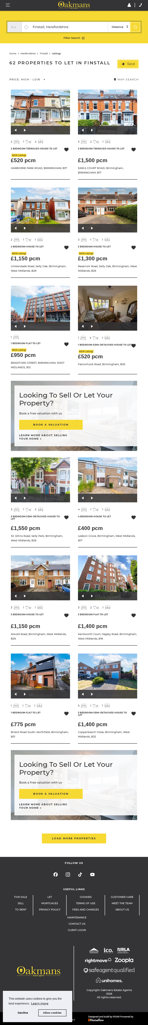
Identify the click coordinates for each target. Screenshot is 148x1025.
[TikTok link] (80, 874)
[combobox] (69, 27)
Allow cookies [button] (52, 1012)
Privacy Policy (49, 909)
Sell (21, 903)
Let (49, 897)
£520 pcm (23, 160)
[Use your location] (26, 27)
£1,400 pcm (92, 626)
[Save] (66, 150)
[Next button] (25, 130)
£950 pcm (23, 355)
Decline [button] (23, 1012)
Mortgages (49, 903)
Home (12, 53)
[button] (128, 64)
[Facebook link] (55, 874)
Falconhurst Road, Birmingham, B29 (101, 364)
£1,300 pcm (92, 258)
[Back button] (15, 130)
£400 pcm (90, 528)
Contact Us (77, 923)
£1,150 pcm (25, 258)
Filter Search (72, 38)
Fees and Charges (85, 909)
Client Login (77, 930)
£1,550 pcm (25, 528)
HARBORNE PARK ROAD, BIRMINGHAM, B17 (39, 168)
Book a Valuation (51, 424)
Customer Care (122, 897)
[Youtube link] (92, 874)
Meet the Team (122, 903)
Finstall (44, 53)
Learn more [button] (39, 1003)
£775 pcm (23, 724)
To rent (20, 909)
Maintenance (76, 917)
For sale (20, 897)
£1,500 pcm (92, 160)
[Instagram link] (68, 874)
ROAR (116, 1016)
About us (122, 909)
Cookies (86, 897)
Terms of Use (85, 903)
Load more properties (74, 838)
